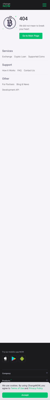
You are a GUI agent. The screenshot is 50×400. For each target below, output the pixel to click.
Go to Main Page (30, 35)
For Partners (8, 84)
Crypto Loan (20, 56)
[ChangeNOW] (6, 5)
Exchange (7, 56)
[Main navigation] (44, 5)
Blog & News (23, 84)
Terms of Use (17, 388)
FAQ (20, 70)
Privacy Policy (36, 388)
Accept (25, 395)
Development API (10, 89)
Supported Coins (36, 56)
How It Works (8, 70)
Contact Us (29, 70)
